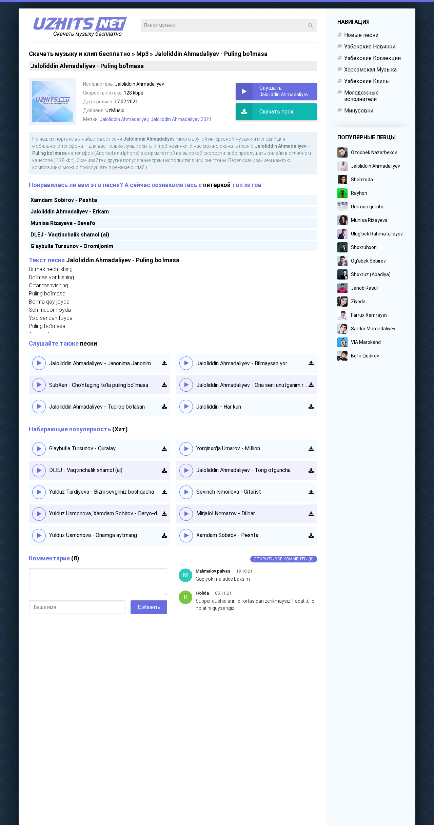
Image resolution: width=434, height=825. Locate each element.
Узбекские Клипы (367, 81)
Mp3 (142, 53)
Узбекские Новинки (369, 46)
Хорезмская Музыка (370, 69)
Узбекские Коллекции (372, 58)
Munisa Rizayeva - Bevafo (63, 223)
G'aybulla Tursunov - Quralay (82, 448)
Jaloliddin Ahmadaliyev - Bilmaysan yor (241, 363)
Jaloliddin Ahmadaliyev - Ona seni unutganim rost (252, 385)
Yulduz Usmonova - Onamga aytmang (93, 535)
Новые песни (361, 35)
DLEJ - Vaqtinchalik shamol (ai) (70, 234)
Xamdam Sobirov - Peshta (64, 200)
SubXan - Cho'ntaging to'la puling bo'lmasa (98, 385)
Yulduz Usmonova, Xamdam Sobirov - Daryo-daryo (105, 513)
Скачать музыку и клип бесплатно (80, 53)
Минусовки (358, 110)
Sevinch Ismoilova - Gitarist (228, 492)
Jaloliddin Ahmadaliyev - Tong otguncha (243, 470)
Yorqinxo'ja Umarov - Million (228, 448)
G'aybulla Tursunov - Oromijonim (72, 246)
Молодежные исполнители (361, 95)
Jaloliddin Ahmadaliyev (124, 119)
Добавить (148, 607)
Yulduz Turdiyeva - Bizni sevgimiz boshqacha (101, 492)
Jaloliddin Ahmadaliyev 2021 (181, 119)
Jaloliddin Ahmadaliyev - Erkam (70, 211)
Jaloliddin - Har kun (218, 407)
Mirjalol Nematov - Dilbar (225, 513)
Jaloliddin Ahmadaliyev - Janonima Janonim (100, 363)
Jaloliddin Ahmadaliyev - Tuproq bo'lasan (97, 407)
